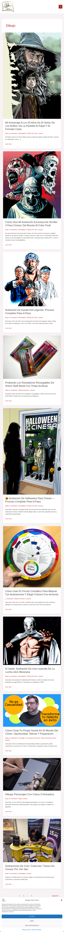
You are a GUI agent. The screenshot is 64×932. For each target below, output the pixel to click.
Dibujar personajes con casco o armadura (29, 794)
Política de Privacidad (36, 929)
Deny (32, 921)
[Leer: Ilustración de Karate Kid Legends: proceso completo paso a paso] (32, 279)
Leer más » (8, 144)
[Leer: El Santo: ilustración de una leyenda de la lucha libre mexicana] (32, 640)
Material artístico (24, 390)
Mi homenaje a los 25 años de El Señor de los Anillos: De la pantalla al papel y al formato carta (30, 125)
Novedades (22, 133)
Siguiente (56, 896)
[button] (61, 900)
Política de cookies (26, 929)
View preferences (32, 925)
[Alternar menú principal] (60, 7)
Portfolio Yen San (31, 133)
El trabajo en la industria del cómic (29, 738)
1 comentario (9, 599)
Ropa (20, 798)
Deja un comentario (11, 133)
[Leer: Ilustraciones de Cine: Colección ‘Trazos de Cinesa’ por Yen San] (32, 840)
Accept (32, 916)
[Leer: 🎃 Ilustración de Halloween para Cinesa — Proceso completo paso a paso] (32, 451)
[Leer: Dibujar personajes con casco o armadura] (32, 774)
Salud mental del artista (48, 738)
